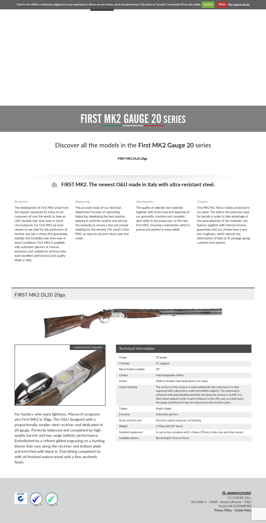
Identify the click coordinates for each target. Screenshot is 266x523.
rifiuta (222, 4)
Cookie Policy (242, 510)
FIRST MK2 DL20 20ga (132, 158)
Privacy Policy (223, 510)
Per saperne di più (238, 4)
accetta (208, 4)
